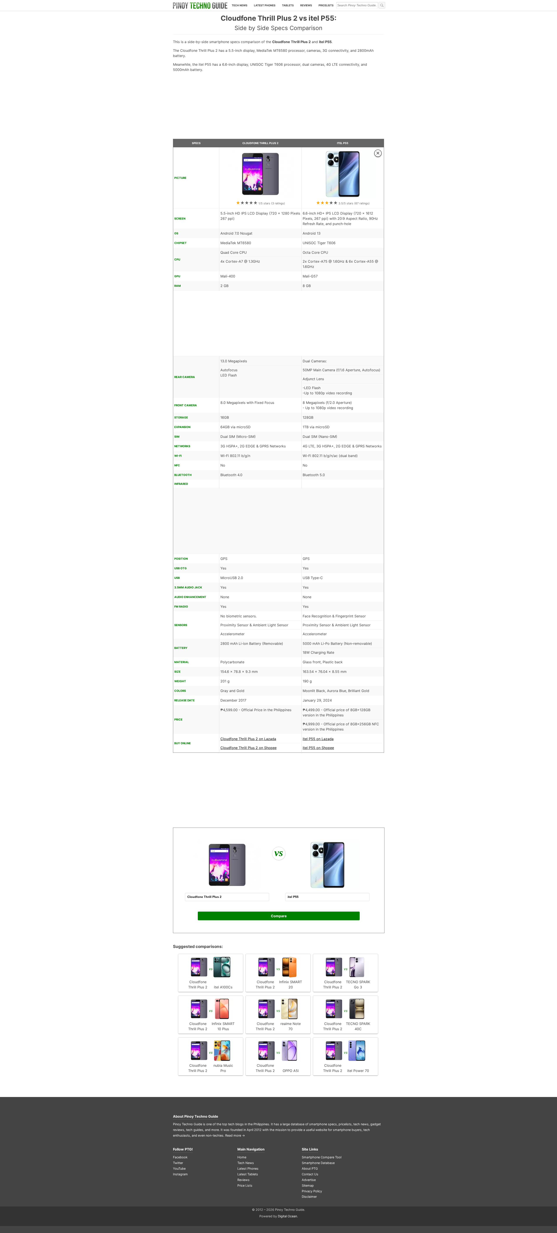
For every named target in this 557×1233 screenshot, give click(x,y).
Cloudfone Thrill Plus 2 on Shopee (248, 748)
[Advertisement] (278, 107)
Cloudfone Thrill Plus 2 (260, 143)
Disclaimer (309, 1196)
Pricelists (326, 5)
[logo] (200, 5)
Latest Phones (264, 5)
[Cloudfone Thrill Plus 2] (260, 197)
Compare (279, 916)
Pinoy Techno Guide (201, 1116)
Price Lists (244, 1185)
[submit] (382, 5)
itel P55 (342, 143)
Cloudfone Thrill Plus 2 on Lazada (248, 739)
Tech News (239, 5)
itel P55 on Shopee (318, 748)
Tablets (288, 5)
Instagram (180, 1174)
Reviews (306, 5)
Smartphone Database (318, 1163)
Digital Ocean (287, 1216)
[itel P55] (342, 197)
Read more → (235, 1135)
